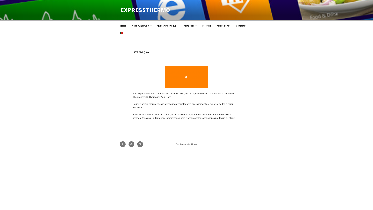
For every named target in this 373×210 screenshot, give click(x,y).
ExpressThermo (145, 10)
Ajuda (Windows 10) (166, 26)
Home (123, 26)
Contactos (241, 26)
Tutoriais (206, 26)
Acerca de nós (224, 26)
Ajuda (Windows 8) (140, 26)
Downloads (188, 26)
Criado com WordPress (186, 144)
